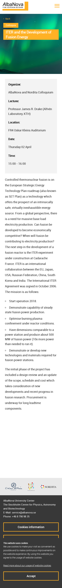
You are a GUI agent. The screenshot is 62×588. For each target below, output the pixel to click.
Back (7, 18)
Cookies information (31, 527)
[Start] (15, 5)
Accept (31, 576)
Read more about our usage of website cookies (27, 565)
